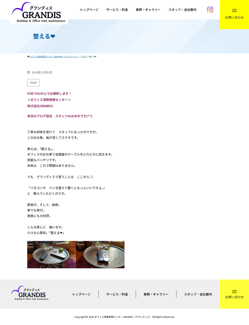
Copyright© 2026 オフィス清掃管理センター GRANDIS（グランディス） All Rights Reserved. (124, 316)
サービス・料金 (117, 9)
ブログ (33, 82)
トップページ (89, 9)
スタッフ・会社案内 (182, 9)
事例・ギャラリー (148, 9)
